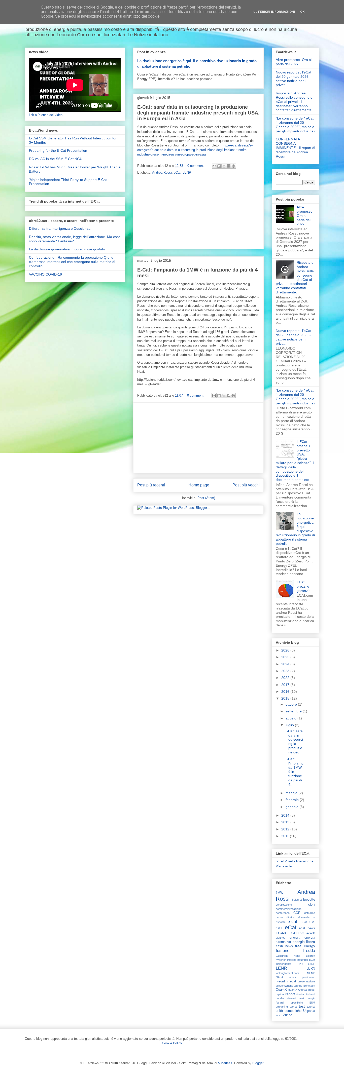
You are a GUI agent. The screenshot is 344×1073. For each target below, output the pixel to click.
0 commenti (195, 166)
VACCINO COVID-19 (45, 274)
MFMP (311, 973)
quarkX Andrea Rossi (301, 989)
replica (280, 994)
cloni (311, 904)
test (302, 1006)
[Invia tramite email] (214, 166)
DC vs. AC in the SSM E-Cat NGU (55, 159)
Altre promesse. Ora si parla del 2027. (294, 62)
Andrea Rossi (162, 172)
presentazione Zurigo (289, 985)
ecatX (310, 933)
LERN (310, 968)
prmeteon (309, 985)
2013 (285, 822)
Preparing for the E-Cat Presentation (58, 150)
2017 (285, 685)
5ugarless (225, 1063)
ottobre (292, 704)
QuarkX (281, 989)
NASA (279, 977)
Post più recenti (151, 485)
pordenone (308, 977)
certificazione (284, 904)
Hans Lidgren (304, 955)
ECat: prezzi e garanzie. (304, 586)
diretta (290, 917)
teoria (293, 1006)
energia (295, 937)
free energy (305, 946)
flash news (284, 946)
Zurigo (287, 1015)
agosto (291, 718)
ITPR (299, 963)
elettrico (280, 937)
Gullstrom (282, 955)
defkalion (309, 912)
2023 (285, 671)
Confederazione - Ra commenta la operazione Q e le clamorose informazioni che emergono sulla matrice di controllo (72, 261)
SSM (312, 1002)
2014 (285, 815)
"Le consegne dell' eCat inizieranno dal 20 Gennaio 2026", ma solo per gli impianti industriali (295, 124)
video (279, 1015)
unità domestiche (288, 1011)
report (290, 994)
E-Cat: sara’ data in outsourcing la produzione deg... (294, 741)
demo (279, 917)
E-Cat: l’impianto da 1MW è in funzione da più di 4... (294, 771)
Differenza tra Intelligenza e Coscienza (59, 228)
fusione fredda (295, 950)
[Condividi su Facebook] (228, 166)
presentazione (306, 981)
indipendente (283, 963)
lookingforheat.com (287, 973)
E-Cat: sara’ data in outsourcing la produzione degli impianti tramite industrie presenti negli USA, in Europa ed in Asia (198, 112)
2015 (285, 698)
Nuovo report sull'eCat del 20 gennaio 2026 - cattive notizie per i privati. (293, 78)
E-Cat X (305, 922)
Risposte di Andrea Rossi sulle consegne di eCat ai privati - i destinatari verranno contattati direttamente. (294, 101)
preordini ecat (286, 981)
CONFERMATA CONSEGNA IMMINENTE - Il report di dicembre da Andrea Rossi (295, 147)
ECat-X (281, 933)
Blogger (257, 1063)
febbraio (293, 800)
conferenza (283, 912)
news (292, 977)
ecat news (307, 928)
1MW (279, 893)
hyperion (281, 959)
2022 (285, 678)
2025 (285, 657)
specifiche (297, 1002)
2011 (285, 836)
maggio (292, 793)
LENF (311, 963)
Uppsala (309, 1011)
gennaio (292, 807)
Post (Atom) (206, 498)
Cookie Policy (172, 1043)
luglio (290, 725)
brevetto (309, 899)
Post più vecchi (246, 485)
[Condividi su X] (223, 166)
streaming (282, 1006)
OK (302, 12)
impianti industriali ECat (301, 959)
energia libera (304, 942)
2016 (285, 691)
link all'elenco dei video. (46, 115)
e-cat (292, 921)
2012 (285, 829)
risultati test (295, 998)
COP (296, 913)
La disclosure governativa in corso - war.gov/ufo (67, 249)
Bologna (297, 899)
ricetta (300, 994)
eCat (177, 172)
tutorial (311, 1006)
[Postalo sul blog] (219, 166)
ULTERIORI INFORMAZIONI (274, 12)
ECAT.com (296, 933)
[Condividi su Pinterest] (233, 166)
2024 (285, 664)
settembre (294, 711)
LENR (187, 172)
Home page (198, 485)
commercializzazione (288, 908)
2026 (285, 650)
